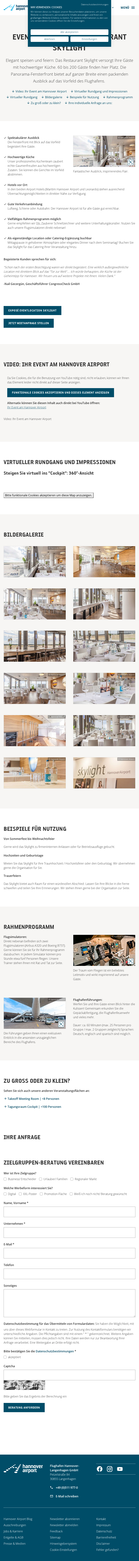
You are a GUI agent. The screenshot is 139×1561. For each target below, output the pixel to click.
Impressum (103, 1525)
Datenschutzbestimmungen (55, 1351)
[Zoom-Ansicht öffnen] (104, 151)
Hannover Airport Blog (18, 1519)
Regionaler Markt (86, 1179)
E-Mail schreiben (66, 1496)
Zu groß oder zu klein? (46, 103)
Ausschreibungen (15, 1525)
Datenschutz (104, 1531)
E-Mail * (9, 1244)
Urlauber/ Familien (55, 1179)
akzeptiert (14, 1357)
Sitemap (55, 1537)
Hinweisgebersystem (63, 1544)
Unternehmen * (14, 1224)
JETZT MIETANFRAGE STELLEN (28, 323)
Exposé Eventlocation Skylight (32, 310)
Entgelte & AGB (13, 1537)
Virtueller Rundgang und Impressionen (100, 91)
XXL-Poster (30, 1194)
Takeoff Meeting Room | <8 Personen (33, 1099)
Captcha (9, 1366)
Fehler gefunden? (107, 1550)
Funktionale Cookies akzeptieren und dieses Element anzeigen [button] (60, 392)
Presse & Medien (15, 1544)
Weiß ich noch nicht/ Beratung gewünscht (100, 1194)
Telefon (9, 1265)
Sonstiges (10, 1286)
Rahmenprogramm (120, 97)
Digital (12, 1194)
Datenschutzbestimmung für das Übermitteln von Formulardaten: (49, 1324)
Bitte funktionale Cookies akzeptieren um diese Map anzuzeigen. (48, 495)
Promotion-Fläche (55, 1194)
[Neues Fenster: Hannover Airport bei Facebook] (99, 1469)
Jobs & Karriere (13, 1531)
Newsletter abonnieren (65, 1519)
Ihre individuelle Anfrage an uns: (90, 103)
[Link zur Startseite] (23, 1469)
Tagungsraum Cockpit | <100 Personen (34, 1107)
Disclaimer (103, 1544)
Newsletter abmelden (64, 1525)
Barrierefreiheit (106, 1537)
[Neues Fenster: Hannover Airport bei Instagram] (109, 1469)
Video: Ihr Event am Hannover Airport (41, 91)
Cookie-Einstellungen (63, 1550)
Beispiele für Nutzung (84, 97)
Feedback (56, 1531)
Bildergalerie (53, 97)
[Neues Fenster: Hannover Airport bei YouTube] (120, 1469)
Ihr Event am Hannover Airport (26, 407)
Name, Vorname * (16, 1203)
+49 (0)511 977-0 (66, 1488)
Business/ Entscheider (22, 1179)
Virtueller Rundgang (23, 97)
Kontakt (101, 1519)
